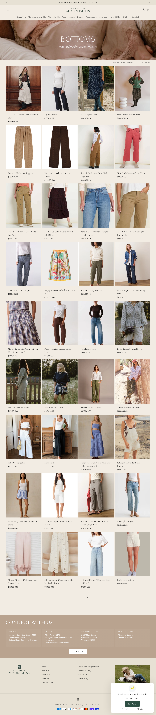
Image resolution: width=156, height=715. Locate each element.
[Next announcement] (149, 2)
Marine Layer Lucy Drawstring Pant (131, 292)
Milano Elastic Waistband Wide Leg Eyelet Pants (58, 582)
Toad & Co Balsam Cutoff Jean (131, 173)
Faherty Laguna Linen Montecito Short (22, 523)
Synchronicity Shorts (53, 407)
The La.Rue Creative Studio (93, 705)
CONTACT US (78, 651)
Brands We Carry (84, 671)
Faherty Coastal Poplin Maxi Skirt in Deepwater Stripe (96, 464)
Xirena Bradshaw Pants (91, 407)
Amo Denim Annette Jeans (20, 290)
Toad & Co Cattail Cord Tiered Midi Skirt (58, 233)
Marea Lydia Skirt (89, 114)
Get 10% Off (82, 675)
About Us (45, 671)
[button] (8, 9)
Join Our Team (47, 683)
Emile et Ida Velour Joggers (20, 173)
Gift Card (45, 679)
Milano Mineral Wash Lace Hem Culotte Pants (22, 582)
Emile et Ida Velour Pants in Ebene (57, 175)
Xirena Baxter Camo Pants (129, 407)
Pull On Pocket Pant (17, 462)
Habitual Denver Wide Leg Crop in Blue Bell (95, 582)
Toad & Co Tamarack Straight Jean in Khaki (130, 233)
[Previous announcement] (6, 2)
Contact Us (46, 675)
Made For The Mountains (67, 705)
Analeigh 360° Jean (125, 521)
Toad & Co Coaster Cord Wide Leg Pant (22, 233)
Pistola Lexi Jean (88, 349)
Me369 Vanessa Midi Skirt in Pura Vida (59, 292)
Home (44, 667)
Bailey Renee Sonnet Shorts (129, 349)
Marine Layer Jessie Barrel (92, 290)
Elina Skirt (49, 462)
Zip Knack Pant (51, 114)
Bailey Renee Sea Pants (18, 407)
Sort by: (116, 63)
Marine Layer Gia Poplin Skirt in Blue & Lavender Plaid (23, 350)
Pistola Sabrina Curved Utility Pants (58, 350)
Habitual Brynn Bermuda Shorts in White (58, 523)
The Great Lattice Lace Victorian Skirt (23, 116)
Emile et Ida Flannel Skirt (129, 114)
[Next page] (87, 597)
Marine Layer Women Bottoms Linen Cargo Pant (95, 523)
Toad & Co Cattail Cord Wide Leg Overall (94, 175)
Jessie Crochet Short (126, 580)
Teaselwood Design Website (88, 667)
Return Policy (83, 679)
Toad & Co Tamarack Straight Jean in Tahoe (94, 233)
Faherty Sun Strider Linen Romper (129, 464)
